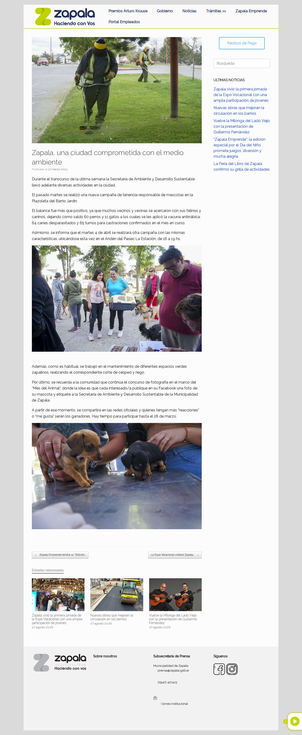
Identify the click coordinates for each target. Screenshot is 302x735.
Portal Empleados (124, 22)
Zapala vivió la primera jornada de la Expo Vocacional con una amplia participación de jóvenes (241, 95)
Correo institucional (174, 703)
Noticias (189, 11)
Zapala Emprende (251, 11)
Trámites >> (216, 11)
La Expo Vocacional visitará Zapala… (175, 554)
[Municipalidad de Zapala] (64, 16)
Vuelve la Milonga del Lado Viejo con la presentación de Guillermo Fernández (242, 126)
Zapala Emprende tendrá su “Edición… (60, 554)
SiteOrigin (157, 721)
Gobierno (165, 11)
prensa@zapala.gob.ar (173, 670)
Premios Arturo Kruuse (128, 11)
